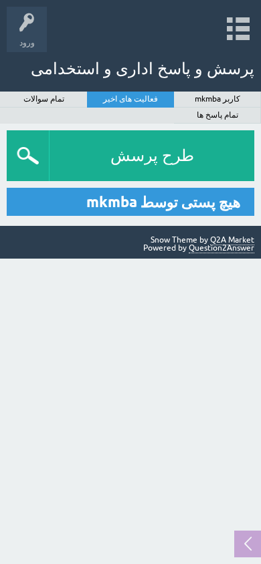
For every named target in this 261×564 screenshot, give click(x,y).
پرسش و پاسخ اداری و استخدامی (142, 68)
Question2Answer (221, 248)
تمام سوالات (43, 99)
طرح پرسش (152, 155)
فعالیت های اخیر (130, 99)
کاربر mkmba (217, 99)
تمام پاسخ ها (217, 115)
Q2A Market (232, 240)
